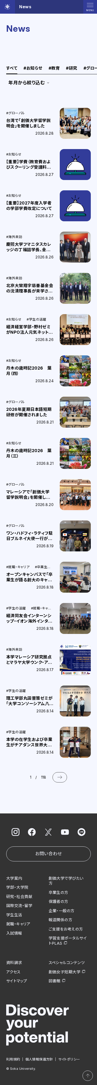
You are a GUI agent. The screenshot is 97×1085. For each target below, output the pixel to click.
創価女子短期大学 (65, 971)
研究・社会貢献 (19, 896)
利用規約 (13, 1059)
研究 (71, 68)
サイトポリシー (69, 1059)
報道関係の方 (60, 919)
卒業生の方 (58, 892)
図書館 (55, 980)
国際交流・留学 (19, 905)
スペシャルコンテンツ (67, 962)
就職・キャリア (18, 923)
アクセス (13, 971)
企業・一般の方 (61, 910)
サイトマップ (16, 980)
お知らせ (33, 68)
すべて (11, 68)
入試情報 (14, 933)
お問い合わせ (48, 853)
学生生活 (14, 914)
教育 (54, 68)
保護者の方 (58, 901)
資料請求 (14, 962)
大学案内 (14, 878)
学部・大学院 (17, 887)
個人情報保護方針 (39, 1059)
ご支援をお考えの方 (66, 929)
